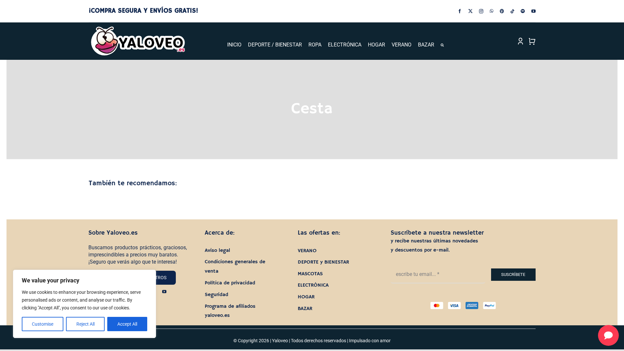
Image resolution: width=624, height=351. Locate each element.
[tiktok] (512, 11)
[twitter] (470, 11)
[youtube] (533, 11)
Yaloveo (280, 340)
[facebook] (460, 11)
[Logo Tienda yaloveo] (137, 28)
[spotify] (523, 11)
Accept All (127, 324)
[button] (442, 45)
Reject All (85, 324)
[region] (84, 304)
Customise (42, 324)
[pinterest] (502, 11)
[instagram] (481, 11)
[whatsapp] (491, 11)
